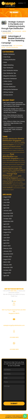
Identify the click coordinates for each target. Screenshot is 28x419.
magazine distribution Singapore (14, 164)
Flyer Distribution (8, 33)
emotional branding (6, 152)
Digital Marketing (8, 65)
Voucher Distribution (9, 87)
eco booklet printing (20, 150)
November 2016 (8, 267)
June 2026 (7, 202)
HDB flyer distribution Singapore (12, 162)
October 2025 (8, 219)
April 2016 (6, 275)
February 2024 (8, 248)
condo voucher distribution (19, 144)
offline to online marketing (9, 172)
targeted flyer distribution (18, 185)
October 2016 (7, 270)
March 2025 (7, 227)
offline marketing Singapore (16, 170)
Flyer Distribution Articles (11, 70)
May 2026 (6, 205)
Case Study (7, 57)
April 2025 (6, 224)
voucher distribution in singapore (19, 187)
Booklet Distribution (12, 47)
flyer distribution (8, 155)
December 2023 (8, 254)
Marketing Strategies (13, 168)
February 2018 (8, 265)
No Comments (16, 31)
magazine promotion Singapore (16, 166)
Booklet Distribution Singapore (13, 139)
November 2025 (8, 216)
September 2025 (8, 221)
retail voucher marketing (18, 182)
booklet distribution (10, 139)
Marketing (5, 168)
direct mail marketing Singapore (15, 148)
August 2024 (7, 232)
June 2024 (7, 237)
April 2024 (6, 243)
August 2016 (7, 273)
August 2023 (7, 259)
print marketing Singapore (12, 177)
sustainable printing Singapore (8, 185)
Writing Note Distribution (11, 89)
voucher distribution (8, 187)
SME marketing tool (21, 183)
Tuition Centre (8, 81)
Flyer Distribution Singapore (10, 157)
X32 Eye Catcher (8, 92)
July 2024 (6, 235)
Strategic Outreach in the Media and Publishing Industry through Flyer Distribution (13, 25)
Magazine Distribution (10, 76)
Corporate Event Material (9, 146)
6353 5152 (14, 291)
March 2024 (7, 246)
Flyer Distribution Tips (10, 73)
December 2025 (8, 213)
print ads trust (15, 176)
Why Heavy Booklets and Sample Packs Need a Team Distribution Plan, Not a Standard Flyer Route (14, 104)
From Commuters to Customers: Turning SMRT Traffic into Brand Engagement (13, 129)
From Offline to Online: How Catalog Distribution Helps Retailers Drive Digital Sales (14, 123)
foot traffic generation (12, 160)
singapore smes (15, 183)
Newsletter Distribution (10, 78)
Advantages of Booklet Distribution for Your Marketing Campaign (13, 39)
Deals (5, 62)
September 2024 (8, 229)
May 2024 (6, 240)
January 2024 (8, 251)
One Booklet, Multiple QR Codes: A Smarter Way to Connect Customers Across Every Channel (14, 110)
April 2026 (6, 208)
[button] (25, 416)
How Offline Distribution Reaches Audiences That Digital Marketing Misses (13, 117)
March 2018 (7, 262)
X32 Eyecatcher (8, 95)
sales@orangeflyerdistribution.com (14, 325)
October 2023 (8, 256)
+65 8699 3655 (14, 337)
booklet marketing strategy (15, 142)
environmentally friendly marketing (16, 152)
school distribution (7, 184)
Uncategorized (8, 84)
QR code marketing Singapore (14, 180)
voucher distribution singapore (8, 189)
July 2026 (6, 200)
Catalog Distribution (9, 59)
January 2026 (8, 210)
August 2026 (7, 197)
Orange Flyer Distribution (10, 175)
